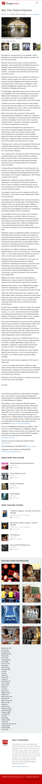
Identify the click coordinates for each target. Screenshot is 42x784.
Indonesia (13, 465)
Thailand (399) (5, 720)
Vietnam (13, 475)
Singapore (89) (5, 712)
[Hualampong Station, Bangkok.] (5, 46)
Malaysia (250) (5, 693)
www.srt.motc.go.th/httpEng (20, 423)
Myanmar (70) (5, 702)
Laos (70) (4, 689)
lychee (8, 312)
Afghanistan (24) (6, 648)
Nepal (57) (4, 704)
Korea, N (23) (5, 683)
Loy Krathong (14, 535)
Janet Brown (15, 549)
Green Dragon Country (18, 473)
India (31, 599)
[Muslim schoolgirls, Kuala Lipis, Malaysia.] (26, 46)
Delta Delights (15, 494)
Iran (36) (3, 671)
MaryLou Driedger (17, 539)
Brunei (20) (4, 658)
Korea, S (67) (5, 685)
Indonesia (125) (5, 669)
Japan (31, 620)
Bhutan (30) (4, 656)
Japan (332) (4, 677)
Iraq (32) (3, 673)
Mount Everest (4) (6, 700)
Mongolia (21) (5, 698)
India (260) (4, 665)
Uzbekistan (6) (5, 726)
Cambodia (10, 641)
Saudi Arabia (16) (6, 710)
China (10, 578)
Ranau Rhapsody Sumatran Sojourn (22, 463)
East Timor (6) (5, 663)
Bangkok (37, 14)
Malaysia (10, 620)
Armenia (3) (4, 650)
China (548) (4, 662)
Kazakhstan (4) (5, 681)
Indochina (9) (5, 667)
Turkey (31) (4, 722)
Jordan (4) (4, 679)
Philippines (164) (6, 708)
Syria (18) (4, 716)
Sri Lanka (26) (5, 714)
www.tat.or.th (5, 443)
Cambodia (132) (5, 660)
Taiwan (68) (4, 718)
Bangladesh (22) (6, 654)
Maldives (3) (4, 695)
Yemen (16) (4, 729)
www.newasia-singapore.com (11, 452)
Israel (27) (4, 675)
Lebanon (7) (4, 691)
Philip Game (6, 14)
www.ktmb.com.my (7, 438)
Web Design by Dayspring (32, 779)
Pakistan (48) (5, 706)
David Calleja (15, 517)
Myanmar (27, 515)
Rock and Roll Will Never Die (20, 545)
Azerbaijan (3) (5, 652)
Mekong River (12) (6, 696)
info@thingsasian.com (22, 766)
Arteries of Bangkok (17, 484)
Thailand (30, 14)
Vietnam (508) (5, 728)
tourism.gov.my (31, 446)
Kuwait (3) (4, 687)
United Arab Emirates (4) (8, 724)
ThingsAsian (10, 3)
